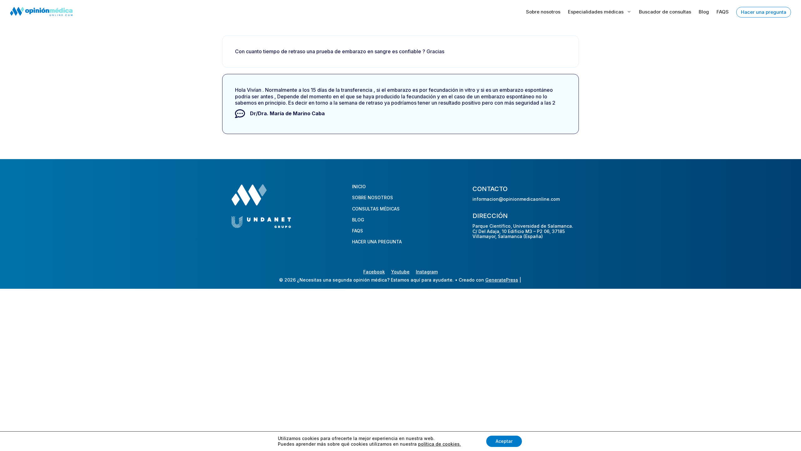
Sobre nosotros (543, 12)
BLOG (358, 219)
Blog (704, 12)
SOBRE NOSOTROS (372, 197)
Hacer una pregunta (763, 12)
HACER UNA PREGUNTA (377, 241)
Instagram (427, 271)
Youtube (400, 271)
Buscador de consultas (665, 12)
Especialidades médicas (596, 12)
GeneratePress (501, 280)
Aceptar (504, 441)
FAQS (723, 12)
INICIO (359, 186)
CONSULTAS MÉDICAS (376, 208)
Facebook (374, 271)
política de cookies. (439, 444)
